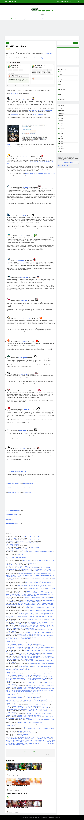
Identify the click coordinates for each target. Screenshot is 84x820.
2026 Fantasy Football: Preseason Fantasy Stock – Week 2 (59, 1)
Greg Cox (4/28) (32, 592)
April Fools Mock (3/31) (36, 722)
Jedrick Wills (23, 300)
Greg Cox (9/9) (27, 606)
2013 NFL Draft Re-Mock (22, 740)
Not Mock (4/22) (48, 646)
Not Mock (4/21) (48, 656)
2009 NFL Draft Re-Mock (26, 741)
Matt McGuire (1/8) (31, 595)
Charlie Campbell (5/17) (24, 699)
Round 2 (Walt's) (29, 582)
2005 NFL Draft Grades (11, 545)
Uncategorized (62, 99)
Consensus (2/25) (36, 587)
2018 (60, 128)
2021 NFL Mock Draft (30, 487)
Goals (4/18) (41, 688)
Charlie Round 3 (38, 601)
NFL (60, 86)
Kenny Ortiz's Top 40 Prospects (35, 556)
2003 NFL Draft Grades (12, 538)
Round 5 (39, 72)
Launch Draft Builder (68, 162)
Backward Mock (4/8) (32, 668)
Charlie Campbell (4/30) (24, 635)
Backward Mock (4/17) (17, 604)
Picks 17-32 (15, 70)
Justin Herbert (23, 235)
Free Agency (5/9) (22, 592)
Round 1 (9, 70)
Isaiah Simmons (26, 318)
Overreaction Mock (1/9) (24, 718)
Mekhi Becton (23, 341)
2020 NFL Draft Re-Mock (25, 737)
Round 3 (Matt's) (10, 584)
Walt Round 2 (14, 601)
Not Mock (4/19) (41, 635)
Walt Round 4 (30, 600)
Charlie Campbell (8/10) (24, 734)
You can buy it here (12, 144)
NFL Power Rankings (38, 58)
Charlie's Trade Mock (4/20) (46, 613)
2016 (60, 133)
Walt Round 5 (37, 600)
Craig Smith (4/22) (33, 567)
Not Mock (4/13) (41, 615)
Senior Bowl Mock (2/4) (12, 718)
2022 (60, 118)
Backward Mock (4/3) (36, 637)
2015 (60, 136)
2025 (60, 110)
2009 (60, 151)
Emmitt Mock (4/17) (46, 585)
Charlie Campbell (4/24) (24, 727)
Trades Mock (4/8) (10, 690)
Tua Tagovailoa (26, 187)
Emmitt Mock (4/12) (49, 688)
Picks (60, 94)
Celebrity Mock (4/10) (25, 637)
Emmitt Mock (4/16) (11, 657)
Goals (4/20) (40, 676)
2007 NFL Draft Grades (11, 559)
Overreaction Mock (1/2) (27, 659)
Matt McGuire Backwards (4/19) (26, 569)
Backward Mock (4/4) (11, 616)
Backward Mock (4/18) (42, 699)
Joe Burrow (24, 99)
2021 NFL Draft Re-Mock (12, 737)
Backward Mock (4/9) (22, 657)
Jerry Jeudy (24, 374)
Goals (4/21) (40, 666)
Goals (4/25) (34, 635)
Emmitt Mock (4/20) (50, 625)
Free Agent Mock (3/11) (15, 669)
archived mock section (48, 92)
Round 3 (49, 70)
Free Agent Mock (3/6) (17, 606)
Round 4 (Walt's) (29, 581)
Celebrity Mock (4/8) (11, 587)
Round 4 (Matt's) (39, 581)
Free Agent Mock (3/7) (41, 616)
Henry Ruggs (22, 430)
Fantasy (60, 74)
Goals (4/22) (40, 656)
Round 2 (20, 70)
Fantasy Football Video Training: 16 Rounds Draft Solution (40, 173)
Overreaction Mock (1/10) (42, 709)
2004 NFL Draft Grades (25, 541)
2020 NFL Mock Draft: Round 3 (29, 483)
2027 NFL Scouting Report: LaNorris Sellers (17, 807)
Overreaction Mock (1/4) (37, 648)
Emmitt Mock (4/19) (45, 603)
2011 (60, 146)
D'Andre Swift (26, 409)
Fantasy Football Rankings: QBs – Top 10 (17, 793)
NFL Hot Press (62, 89)
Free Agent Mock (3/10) (17, 679)
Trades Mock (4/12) (14, 637)
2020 (60, 123)
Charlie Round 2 (29, 601)
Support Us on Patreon (37, 114)
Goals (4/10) (35, 604)
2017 (60, 131)
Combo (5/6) (34, 666)
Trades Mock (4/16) (21, 647)
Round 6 (43, 72)
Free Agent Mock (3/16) (44, 690)
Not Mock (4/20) (48, 666)
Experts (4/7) (36, 594)
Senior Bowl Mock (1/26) (30, 679)
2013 (60, 141)
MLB (60, 81)
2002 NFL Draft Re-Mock (22, 744)
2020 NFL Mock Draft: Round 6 (14, 497)
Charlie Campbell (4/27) (24, 656)
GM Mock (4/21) (34, 613)
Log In (42, 3)
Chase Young (25, 156)
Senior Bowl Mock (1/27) (18, 691)
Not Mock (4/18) (48, 676)
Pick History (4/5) (49, 615)
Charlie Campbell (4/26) (24, 603)
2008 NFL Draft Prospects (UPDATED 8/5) (16, 566)
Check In (13, 18)
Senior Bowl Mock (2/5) (29, 709)
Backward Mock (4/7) (43, 647)
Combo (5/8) (34, 646)
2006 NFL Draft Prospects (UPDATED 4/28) (16, 548)
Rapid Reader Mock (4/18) (19, 615)
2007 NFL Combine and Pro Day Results (16, 557)
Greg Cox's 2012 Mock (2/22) (19, 595)
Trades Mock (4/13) (11, 626)
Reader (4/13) (28, 587)
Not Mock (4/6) (43, 594)
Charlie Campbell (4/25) (24, 613)
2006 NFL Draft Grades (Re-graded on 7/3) (16, 550)
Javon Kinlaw (22, 448)
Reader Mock (32, 616)
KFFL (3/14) (17, 576)
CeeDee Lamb (25, 390)
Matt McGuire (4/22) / (23, 585)
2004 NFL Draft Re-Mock (44, 743)
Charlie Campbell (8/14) (24, 735)
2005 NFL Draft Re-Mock (31, 743)
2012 (60, 143)
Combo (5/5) (34, 676)
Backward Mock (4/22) (42, 592)
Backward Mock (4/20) (34, 585)
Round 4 (34, 72)
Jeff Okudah (21, 260)
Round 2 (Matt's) (48, 582)
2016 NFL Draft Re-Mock (30, 738)
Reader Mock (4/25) (42, 573)
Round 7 (48, 72)
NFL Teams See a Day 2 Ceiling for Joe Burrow (40, 110)
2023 (60, 115)
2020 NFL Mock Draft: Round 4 (14, 492)
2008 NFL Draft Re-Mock (39, 741)
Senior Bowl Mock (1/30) (29, 700)
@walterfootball (48, 53)
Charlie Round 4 (46, 600)
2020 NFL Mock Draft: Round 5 (29, 492)
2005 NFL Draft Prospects (12, 544)
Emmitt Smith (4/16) (30, 575)
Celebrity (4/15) (28, 604)
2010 (60, 148)
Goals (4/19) (9, 615)
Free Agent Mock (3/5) (11, 638)
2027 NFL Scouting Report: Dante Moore (17, 770)
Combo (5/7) (34, 656)
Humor (60, 79)
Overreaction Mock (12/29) (24, 638)
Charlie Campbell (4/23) (24, 688)
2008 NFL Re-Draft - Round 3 (13, 564)
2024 (60, 113)
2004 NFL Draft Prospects (12, 541)
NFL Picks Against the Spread (31, 18)
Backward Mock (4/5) (41, 678)
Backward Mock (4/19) (18, 575)
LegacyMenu (7, 18)
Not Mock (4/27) (40, 625)
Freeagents (61, 76)
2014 (60, 138)
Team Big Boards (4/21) (15, 594)
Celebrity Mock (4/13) (27, 594)
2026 (60, 108)
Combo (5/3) (34, 688)
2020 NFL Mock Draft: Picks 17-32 (18, 471)
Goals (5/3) (32, 625)
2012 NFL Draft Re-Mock (36, 740)
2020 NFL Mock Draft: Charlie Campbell (15, 487)
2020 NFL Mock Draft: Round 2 (14, 483)
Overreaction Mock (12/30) (27, 628)
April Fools (20, 554)
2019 (60, 125)
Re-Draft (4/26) (22, 573)
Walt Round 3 (21, 601)
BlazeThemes (51, 817)
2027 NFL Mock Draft (20, 18)
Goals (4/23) (41, 646)
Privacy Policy (57, 817)
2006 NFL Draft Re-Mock (17, 743)
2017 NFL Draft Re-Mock (17, 738)
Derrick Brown (24, 277)
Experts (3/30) (9, 576)
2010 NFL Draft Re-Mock (13, 741)
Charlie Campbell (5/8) (23, 625)
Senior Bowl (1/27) (25, 669)
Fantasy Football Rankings (13, 510)
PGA (60, 92)
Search (76, 43)
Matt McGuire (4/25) (23, 567)
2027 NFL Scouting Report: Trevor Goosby (17, 785)
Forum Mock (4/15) (39, 569)
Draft (7, 43)
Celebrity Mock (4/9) (41, 575)
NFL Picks (8, 519)
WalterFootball (45, 10)
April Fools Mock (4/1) (44, 604)
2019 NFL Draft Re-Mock (38, 737)
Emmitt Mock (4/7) (31, 678)
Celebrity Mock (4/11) (21, 626)
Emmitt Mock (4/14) (31, 615)
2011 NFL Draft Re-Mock (49, 740)
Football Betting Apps (43, 18)
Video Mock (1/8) (41, 679)
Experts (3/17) (20, 587)
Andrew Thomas (22, 357)
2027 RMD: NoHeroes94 (63, 165)
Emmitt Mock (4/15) (11, 668)
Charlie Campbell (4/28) (24, 646)
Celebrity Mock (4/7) (33, 657)
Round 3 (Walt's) (38, 582)
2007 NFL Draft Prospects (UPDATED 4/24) (16, 556)
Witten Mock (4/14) (11, 678)
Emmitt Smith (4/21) (44, 567)
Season (60, 97)
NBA (60, 84)
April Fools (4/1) (48, 569)
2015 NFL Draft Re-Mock (44, 738)
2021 (60, 120)
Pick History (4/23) (35, 603)
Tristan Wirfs (23, 215)
